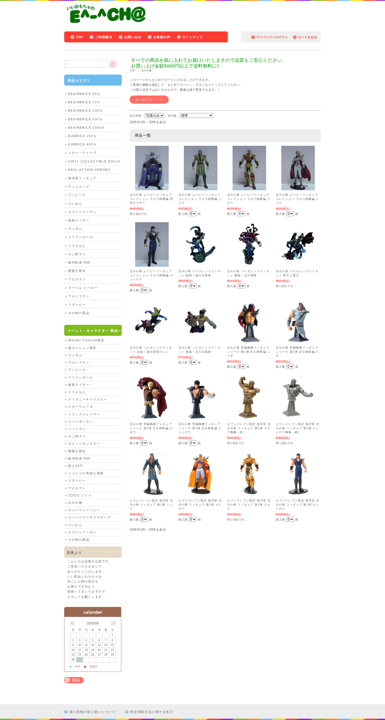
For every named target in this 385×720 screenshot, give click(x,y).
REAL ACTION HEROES (89, 170)
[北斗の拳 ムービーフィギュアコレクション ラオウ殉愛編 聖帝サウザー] (152, 187)
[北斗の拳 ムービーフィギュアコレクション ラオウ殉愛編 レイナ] (298, 187)
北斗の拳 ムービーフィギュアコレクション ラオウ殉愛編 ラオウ (249, 198)
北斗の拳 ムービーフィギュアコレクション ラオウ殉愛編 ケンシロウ (151, 275)
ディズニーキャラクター (87, 399)
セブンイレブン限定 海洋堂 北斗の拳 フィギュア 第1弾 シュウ (151, 504)
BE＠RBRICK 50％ (84, 94)
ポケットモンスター (84, 443)
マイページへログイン (272, 37)
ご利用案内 (103, 37)
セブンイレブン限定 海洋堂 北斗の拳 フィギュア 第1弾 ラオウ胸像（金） (249, 428)
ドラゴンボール (80, 237)
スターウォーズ (80, 407)
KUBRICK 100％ (82, 136)
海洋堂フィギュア (82, 178)
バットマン (77, 429)
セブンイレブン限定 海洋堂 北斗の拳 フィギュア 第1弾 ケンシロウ (297, 504)
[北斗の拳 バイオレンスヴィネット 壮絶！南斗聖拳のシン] (152, 340)
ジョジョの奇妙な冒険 (86, 473)
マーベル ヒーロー (83, 288)
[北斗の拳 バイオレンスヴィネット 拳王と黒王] (298, 264)
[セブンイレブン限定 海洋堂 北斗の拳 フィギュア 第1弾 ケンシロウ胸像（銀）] (298, 416)
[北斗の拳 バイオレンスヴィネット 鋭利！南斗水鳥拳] (200, 264)
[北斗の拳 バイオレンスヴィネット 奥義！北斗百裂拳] (200, 340)
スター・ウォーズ (82, 153)
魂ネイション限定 (82, 348)
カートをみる (307, 37)
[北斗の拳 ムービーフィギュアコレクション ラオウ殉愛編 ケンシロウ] (152, 264)
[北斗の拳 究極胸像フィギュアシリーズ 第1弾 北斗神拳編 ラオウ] (152, 416)
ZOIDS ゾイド (79, 495)
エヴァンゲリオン (82, 532)
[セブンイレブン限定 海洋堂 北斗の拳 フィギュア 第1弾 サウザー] (200, 493)
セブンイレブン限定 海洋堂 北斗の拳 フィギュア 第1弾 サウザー (200, 504)
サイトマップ (192, 37)
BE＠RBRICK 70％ (84, 102)
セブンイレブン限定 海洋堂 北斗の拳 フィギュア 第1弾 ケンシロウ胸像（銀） (297, 428)
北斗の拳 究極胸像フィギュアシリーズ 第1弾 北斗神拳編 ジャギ (248, 351)
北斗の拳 (75, 503)
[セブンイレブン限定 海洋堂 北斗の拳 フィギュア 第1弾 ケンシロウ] (298, 493)
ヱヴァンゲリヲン (82, 212)
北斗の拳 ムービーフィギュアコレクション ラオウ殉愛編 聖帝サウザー (151, 198)
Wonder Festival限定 (86, 340)
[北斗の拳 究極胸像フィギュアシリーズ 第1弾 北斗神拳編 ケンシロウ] (200, 416)
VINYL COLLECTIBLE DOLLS (94, 161)
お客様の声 (161, 37)
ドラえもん (77, 246)
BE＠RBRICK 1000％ (86, 128)
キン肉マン (77, 254)
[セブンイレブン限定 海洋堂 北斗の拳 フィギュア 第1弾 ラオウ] (249, 493)
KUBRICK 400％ (82, 144)
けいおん (75, 203)
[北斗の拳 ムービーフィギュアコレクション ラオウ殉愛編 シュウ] (200, 187)
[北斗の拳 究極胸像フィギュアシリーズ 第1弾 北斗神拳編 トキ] (298, 340)
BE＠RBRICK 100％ (85, 111)
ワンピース (77, 195)
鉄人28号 (75, 466)
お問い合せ (132, 37)
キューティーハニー (84, 510)
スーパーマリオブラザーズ (89, 517)
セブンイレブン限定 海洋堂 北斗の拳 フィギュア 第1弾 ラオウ (249, 504)
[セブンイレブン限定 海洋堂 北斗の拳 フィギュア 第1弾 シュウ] (152, 493)
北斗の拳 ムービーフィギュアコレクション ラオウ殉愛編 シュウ (200, 198)
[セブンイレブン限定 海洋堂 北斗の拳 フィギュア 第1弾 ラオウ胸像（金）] (249, 416)
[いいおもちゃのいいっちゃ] (107, 24)
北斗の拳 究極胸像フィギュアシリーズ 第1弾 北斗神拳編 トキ (297, 351)
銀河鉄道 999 (79, 262)
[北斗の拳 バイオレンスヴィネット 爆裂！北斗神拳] (249, 264)
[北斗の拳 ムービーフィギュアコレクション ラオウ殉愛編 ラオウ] (249, 187)
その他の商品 (79, 313)
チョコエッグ (79, 186)
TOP (79, 37)
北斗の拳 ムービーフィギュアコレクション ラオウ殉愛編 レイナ (297, 198)
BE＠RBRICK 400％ (85, 119)
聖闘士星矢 (77, 271)
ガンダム (75, 229)
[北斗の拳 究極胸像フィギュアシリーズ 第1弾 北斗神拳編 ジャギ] (249, 340)
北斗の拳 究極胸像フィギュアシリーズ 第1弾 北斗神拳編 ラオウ (151, 428)
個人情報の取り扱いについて (92, 712)
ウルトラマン (79, 296)
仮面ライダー (79, 220)
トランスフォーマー (84, 414)
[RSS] (74, 680)
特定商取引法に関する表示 (151, 712)
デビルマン (77, 279)
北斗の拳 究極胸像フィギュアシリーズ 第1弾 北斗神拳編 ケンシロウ (200, 428)
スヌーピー (77, 304)
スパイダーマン (80, 421)
